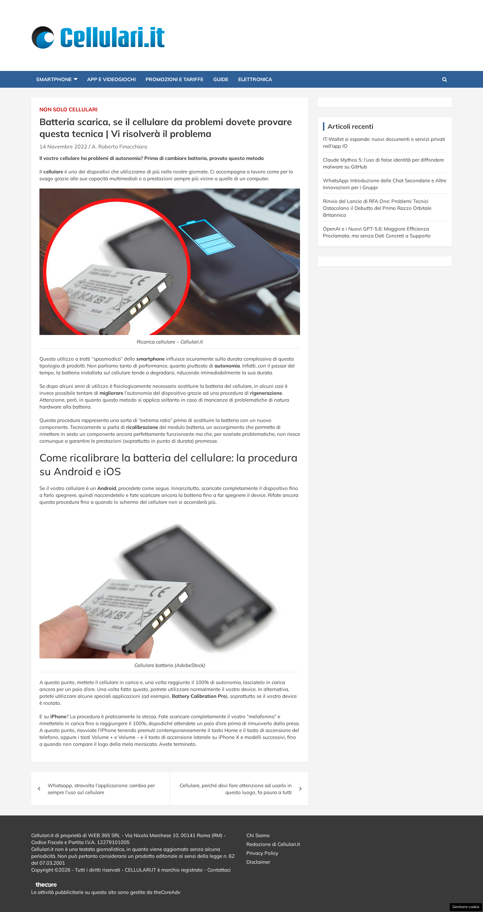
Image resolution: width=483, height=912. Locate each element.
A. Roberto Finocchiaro (119, 146)
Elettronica (255, 79)
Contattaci (219, 870)
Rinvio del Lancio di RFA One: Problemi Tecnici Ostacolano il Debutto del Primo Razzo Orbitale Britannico (377, 208)
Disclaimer (258, 862)
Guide (220, 79)
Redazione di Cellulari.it (273, 844)
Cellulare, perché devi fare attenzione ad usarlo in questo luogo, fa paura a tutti (236, 788)
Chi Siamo (258, 835)
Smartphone (54, 79)
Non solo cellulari (68, 109)
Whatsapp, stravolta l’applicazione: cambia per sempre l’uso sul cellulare (101, 788)
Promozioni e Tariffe (174, 79)
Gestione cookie (465, 906)
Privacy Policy (262, 853)
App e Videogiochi (111, 79)
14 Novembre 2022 (63, 146)
